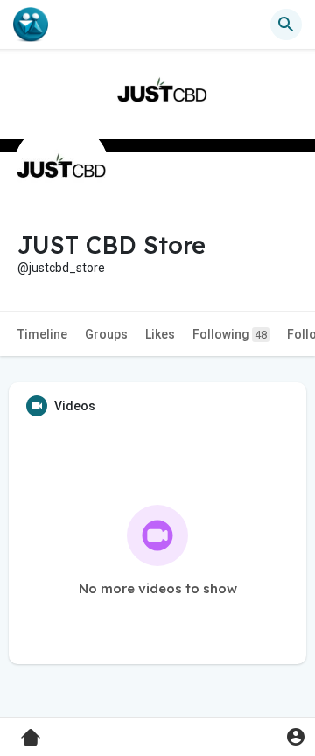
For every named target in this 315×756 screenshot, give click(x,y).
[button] (295, 736)
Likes (160, 334)
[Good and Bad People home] (30, 24)
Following (229, 334)
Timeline (42, 334)
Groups (106, 334)
